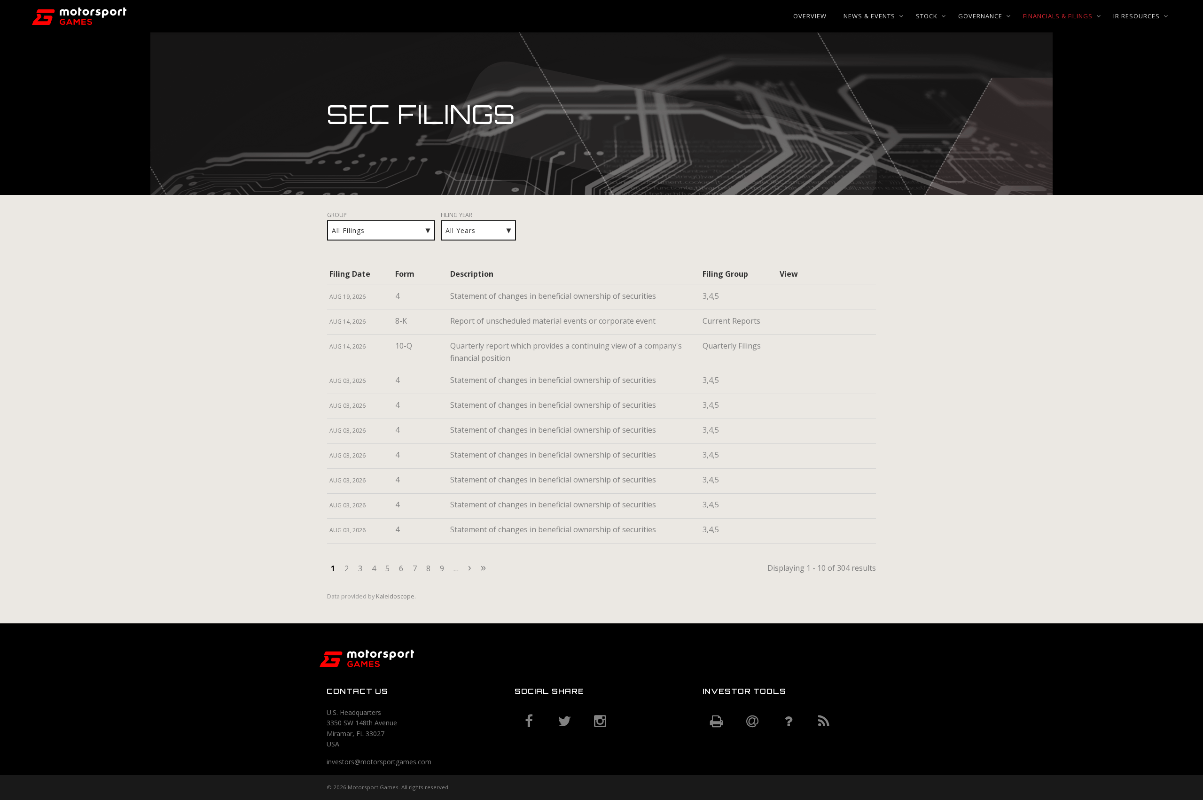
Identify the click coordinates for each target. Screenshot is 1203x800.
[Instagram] (600, 721)
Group (337, 215)
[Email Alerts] (752, 721)
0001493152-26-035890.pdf (785, 532)
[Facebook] (529, 721)
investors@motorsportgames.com (379, 761)
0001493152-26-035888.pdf (785, 433)
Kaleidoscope (395, 596)
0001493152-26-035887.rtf (795, 507)
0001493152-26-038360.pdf (785, 348)
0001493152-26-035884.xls (805, 482)
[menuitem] (810, 16)
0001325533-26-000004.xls (805, 299)
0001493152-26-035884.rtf (795, 482)
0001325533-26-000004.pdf (785, 299)
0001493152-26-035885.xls (805, 383)
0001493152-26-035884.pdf (785, 482)
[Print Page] (717, 721)
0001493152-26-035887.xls (805, 507)
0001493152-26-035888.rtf (795, 433)
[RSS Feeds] (824, 721)
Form (404, 274)
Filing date (349, 274)
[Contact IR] (788, 721)
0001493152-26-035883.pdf (785, 457)
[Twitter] (564, 721)
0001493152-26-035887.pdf (785, 507)
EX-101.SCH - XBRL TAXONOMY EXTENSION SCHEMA (826, 324)
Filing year (456, 215)
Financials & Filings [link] (1058, 16)
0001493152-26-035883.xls (805, 457)
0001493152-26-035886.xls (805, 408)
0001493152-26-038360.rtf (795, 348)
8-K (401, 321)
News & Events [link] (869, 16)
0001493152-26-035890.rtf (795, 532)
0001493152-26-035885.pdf (785, 383)
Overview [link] (810, 16)
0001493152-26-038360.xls (805, 348)
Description (471, 274)
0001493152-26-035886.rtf (795, 408)
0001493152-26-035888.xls (805, 433)
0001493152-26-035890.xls (805, 532)
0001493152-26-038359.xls (805, 324)
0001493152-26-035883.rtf (795, 457)
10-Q (403, 346)
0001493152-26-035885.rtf (795, 383)
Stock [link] (926, 16)
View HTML (816, 299)
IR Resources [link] (1136, 16)
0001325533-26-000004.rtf (795, 299)
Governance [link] (980, 16)
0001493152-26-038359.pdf (785, 324)
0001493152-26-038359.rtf (795, 324)
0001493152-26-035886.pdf (785, 408)
